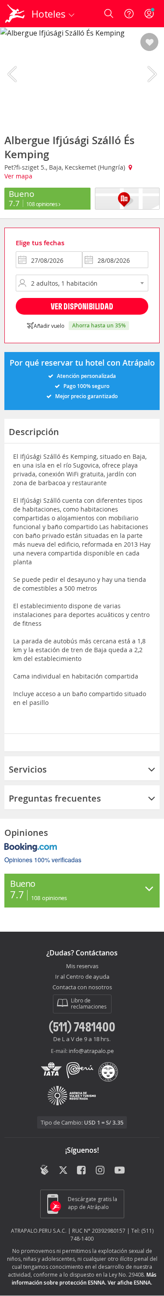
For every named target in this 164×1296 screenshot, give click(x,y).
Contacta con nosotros (82, 987)
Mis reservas (82, 966)
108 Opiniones (42, 203)
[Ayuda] (129, 13)
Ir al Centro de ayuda (82, 976)
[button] (149, 42)
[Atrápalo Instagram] (101, 1170)
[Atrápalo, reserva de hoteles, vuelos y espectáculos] (14, 13)
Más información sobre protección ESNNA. (84, 1278)
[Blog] (44, 1169)
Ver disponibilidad (82, 306)
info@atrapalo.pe (91, 1051)
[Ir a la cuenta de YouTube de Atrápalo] (120, 1170)
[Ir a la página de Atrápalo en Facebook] (82, 1170)
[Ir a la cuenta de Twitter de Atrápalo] (63, 1170)
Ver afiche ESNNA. (130, 1282)
